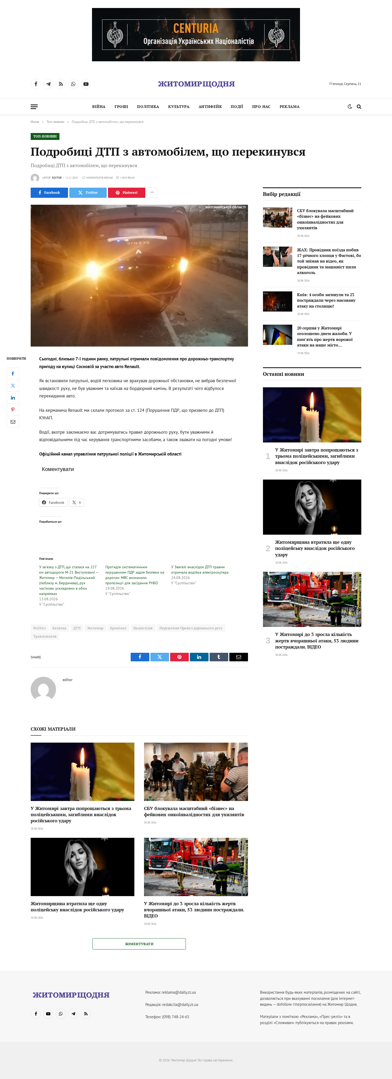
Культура (179, 106)
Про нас (261, 106)
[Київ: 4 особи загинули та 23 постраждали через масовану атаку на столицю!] (277, 301)
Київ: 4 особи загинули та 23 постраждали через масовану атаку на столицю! (326, 300)
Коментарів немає (99, 177)
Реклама (290, 106)
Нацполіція (143, 628)
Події (237, 106)
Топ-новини (45, 136)
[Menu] (34, 107)
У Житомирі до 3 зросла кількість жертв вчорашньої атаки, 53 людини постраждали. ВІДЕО (194, 909)
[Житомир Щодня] (196, 84)
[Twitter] (13, 386)
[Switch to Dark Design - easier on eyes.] (349, 106)
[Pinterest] (13, 410)
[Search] (358, 107)
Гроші (121, 106)
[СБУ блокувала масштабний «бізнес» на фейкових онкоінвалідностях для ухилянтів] (196, 772)
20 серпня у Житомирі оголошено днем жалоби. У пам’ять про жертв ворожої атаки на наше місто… (325, 336)
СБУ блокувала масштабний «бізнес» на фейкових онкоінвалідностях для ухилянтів (194, 811)
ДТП (77, 628)
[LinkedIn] (13, 398)
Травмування (45, 636)
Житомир (95, 628)
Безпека (60, 628)
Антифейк (210, 106)
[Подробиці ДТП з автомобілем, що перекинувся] (139, 276)
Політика (148, 106)
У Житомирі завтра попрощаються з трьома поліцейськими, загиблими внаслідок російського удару (81, 814)
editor (57, 177)
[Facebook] (13, 374)
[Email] (13, 422)
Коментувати (139, 943)
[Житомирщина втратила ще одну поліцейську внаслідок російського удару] (82, 867)
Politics (39, 628)
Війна (99, 106)
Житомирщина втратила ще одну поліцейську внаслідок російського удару (77, 906)
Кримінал (118, 628)
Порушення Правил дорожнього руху (191, 628)
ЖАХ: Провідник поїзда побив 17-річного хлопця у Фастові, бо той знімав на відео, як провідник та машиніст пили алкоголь (329, 261)
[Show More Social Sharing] (152, 193)
